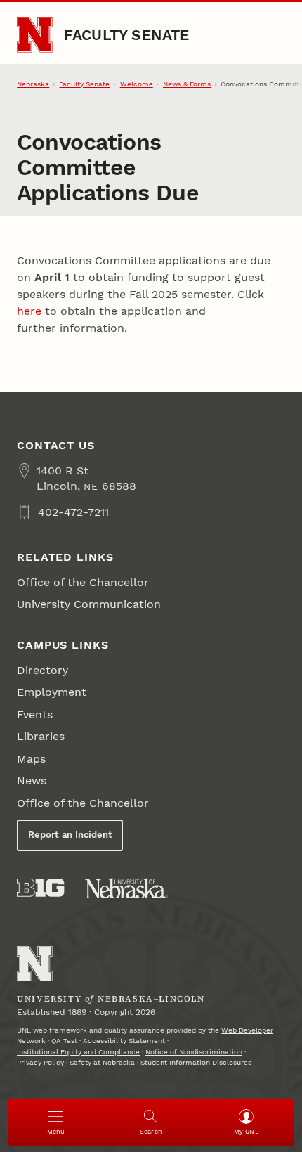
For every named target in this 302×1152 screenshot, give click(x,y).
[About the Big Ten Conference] (40, 888)
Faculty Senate (127, 35)
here (29, 311)
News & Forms (187, 84)
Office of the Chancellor (83, 582)
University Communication (89, 604)
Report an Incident (70, 834)
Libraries (41, 736)
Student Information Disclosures (195, 1062)
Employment (51, 692)
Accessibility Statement (124, 1040)
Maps (31, 758)
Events (35, 714)
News (31, 780)
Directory (42, 670)
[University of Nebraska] (126, 888)
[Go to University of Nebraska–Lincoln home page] (35, 35)
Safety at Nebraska (102, 1062)
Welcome (136, 84)
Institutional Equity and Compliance (78, 1052)
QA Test (64, 1040)
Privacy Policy (40, 1062)
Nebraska (33, 84)
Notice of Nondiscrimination (193, 1052)
